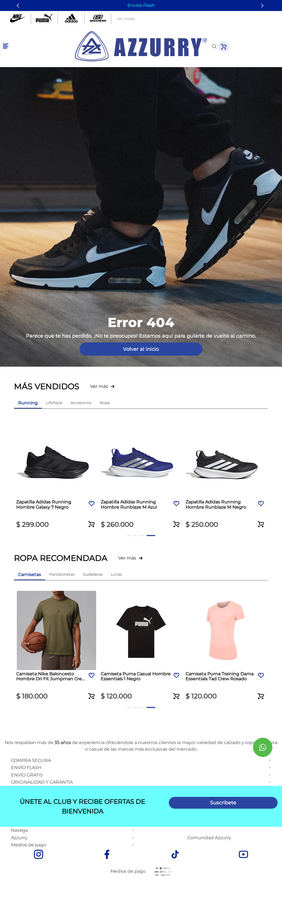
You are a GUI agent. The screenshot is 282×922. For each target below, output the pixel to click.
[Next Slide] (263, 5)
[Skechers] (98, 18)
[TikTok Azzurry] (175, 855)
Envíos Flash (141, 5)
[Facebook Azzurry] (106, 855)
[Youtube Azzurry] (243, 855)
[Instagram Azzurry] (38, 855)
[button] (91, 520)
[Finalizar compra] (223, 46)
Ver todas (126, 18)
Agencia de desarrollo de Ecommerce (111, 895)
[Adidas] (71, 18)
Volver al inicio (141, 349)
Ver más (99, 386)
